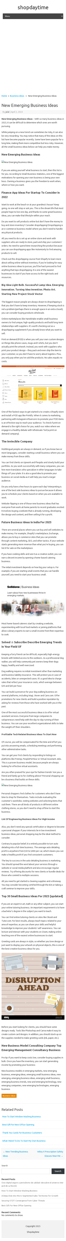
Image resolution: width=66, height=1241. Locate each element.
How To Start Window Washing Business (21, 1116)
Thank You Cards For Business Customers (22, 1133)
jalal (7, 112)
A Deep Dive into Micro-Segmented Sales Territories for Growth (30, 1196)
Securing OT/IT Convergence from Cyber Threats (23, 1201)
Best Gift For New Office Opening (18, 1124)
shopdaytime (33, 7)
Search (5, 1165)
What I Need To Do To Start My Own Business (24, 1141)
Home (4, 96)
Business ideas (17, 96)
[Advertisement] (33, 57)
